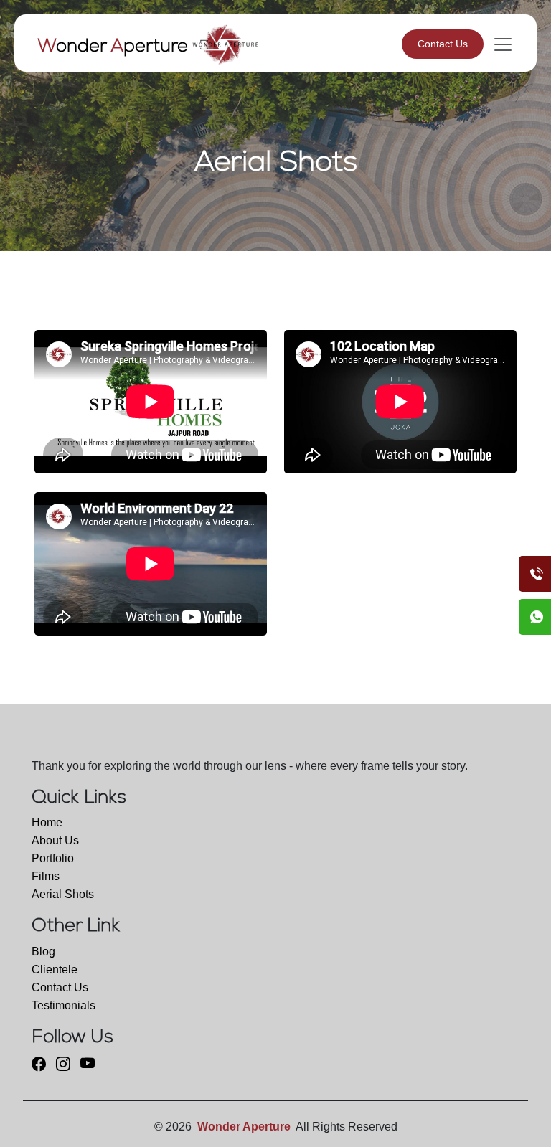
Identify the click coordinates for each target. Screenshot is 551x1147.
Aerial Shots (63, 894)
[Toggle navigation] (499, 44)
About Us (55, 840)
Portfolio (53, 858)
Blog (43, 951)
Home (47, 822)
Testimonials (63, 1005)
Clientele (54, 969)
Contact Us (443, 43)
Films (46, 876)
